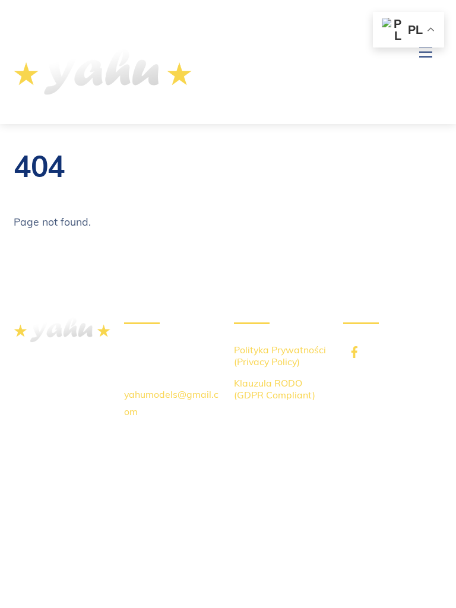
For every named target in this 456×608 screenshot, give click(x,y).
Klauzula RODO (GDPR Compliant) (274, 389)
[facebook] (349, 345)
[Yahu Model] (103, 102)
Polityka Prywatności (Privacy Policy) (280, 356)
